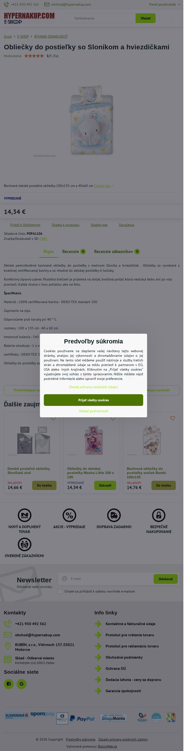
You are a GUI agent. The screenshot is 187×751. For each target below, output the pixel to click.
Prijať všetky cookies (93, 400)
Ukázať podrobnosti (93, 411)
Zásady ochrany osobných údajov (93, 387)
